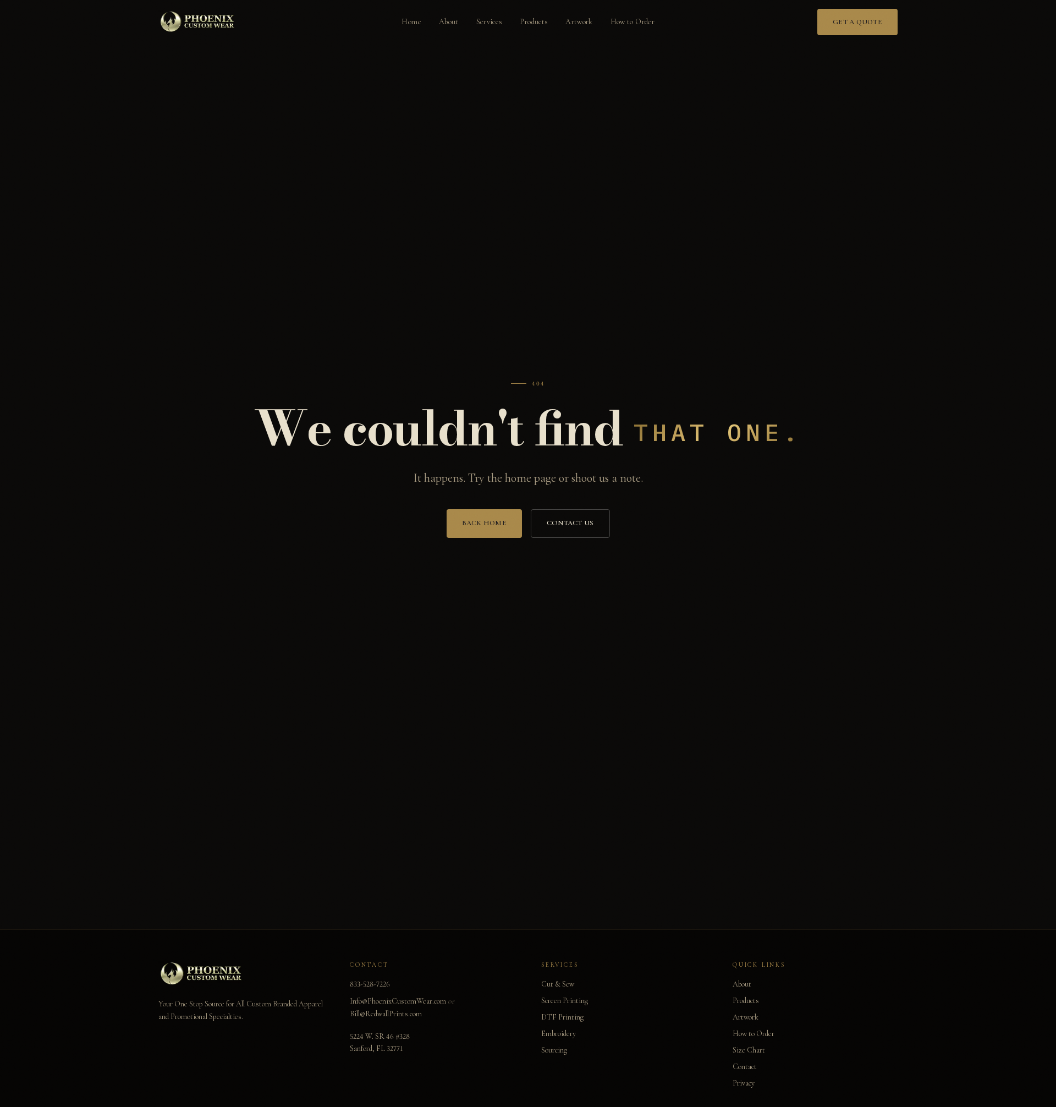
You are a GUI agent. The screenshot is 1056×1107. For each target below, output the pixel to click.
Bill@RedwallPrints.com (386, 1013)
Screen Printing (564, 1000)
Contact (745, 1066)
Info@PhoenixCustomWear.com (398, 1001)
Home (411, 21)
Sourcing (554, 1050)
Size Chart (749, 1050)
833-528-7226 (370, 984)
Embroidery (558, 1033)
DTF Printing (562, 1017)
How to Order (632, 21)
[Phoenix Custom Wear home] (198, 22)
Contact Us (570, 523)
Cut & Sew (557, 984)
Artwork (578, 21)
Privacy (744, 1083)
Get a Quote (857, 22)
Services (489, 21)
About (449, 21)
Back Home (484, 523)
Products (534, 21)
